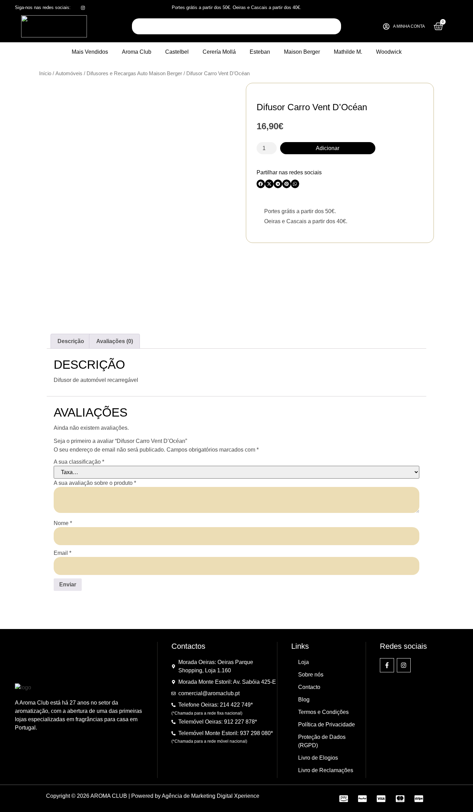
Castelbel (177, 52)
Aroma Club (136, 52)
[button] (261, 184)
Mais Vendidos (90, 52)
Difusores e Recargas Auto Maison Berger (134, 73)
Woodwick (389, 52)
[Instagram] (404, 665)
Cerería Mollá (219, 52)
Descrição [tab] (70, 341)
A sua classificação (79, 462)
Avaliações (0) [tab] (114, 341)
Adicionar (327, 148)
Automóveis (68, 73)
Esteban (260, 52)
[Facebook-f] (387, 665)
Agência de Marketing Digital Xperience (210, 796)
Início (45, 73)
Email (62, 553)
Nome (63, 523)
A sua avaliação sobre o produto (95, 483)
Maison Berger (302, 52)
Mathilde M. (348, 52)
